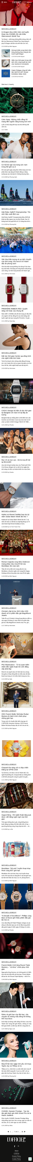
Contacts (16, 1153)
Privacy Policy (16, 1156)
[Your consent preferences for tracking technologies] (30, 1159)
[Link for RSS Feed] (18, 1146)
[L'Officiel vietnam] (16, 2)
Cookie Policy (16, 1159)
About (16, 1150)
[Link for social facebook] (14, 1147)
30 (22, 1132)
